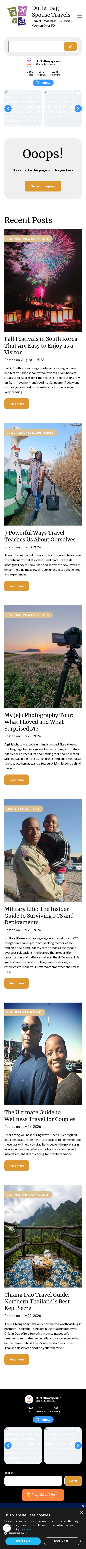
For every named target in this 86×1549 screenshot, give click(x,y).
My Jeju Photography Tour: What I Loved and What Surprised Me (39, 722)
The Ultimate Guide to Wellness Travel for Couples (39, 1115)
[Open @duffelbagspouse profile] (29, 62)
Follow (45, 83)
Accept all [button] (23, 1541)
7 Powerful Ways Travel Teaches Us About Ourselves (40, 536)
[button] (8, 108)
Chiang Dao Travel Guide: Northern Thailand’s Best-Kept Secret (38, 1301)
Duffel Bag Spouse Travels (51, 11)
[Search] (70, 46)
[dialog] (43, 1528)
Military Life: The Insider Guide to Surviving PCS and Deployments (39, 916)
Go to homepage (43, 186)
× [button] (81, 1512)
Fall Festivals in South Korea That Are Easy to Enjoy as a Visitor (40, 346)
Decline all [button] (62, 1541)
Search (8, 1472)
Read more (16, 403)
